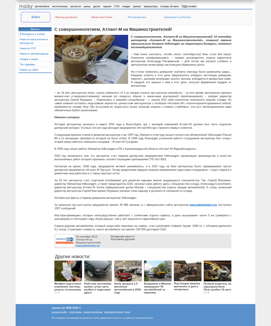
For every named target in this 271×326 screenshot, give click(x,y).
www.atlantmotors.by (203, 204)
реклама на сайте (59, 312)
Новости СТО (28, 48)
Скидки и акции (29, 59)
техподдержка (75, 312)
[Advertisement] (35, 130)
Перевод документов (66, 17)
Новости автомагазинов (34, 53)
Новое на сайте (29, 69)
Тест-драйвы (27, 64)
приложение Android (113, 312)
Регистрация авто (137, 17)
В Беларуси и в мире (32, 33)
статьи (127, 312)
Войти (36, 17)
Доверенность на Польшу (177, 17)
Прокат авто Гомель (101, 17)
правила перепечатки (93, 312)
